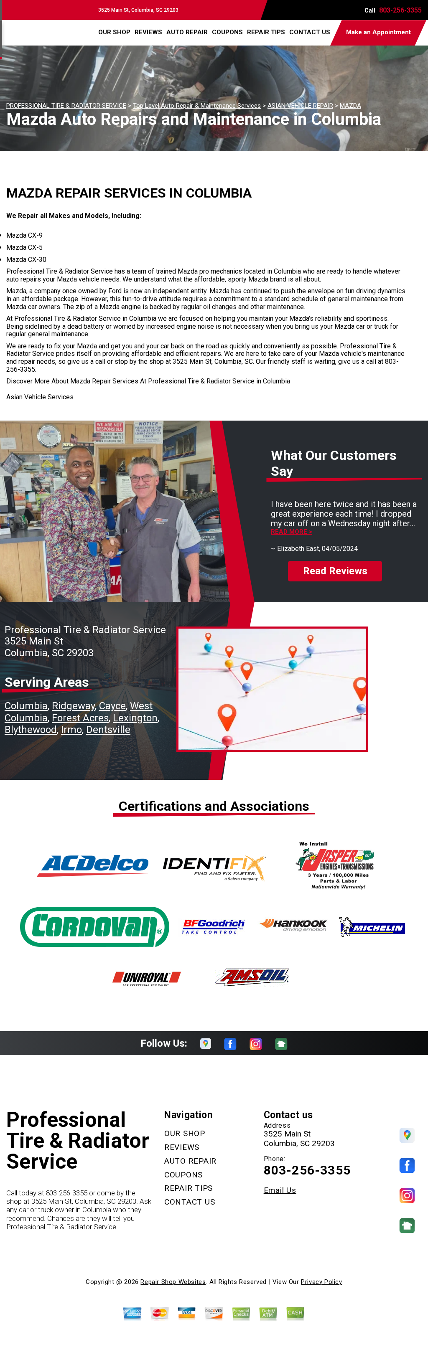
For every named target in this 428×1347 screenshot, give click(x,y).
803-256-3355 (400, 10)
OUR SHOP (114, 32)
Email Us (280, 1190)
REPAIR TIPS (266, 32)
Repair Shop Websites (173, 1282)
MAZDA (350, 105)
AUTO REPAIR (187, 32)
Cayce (112, 706)
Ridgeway (73, 706)
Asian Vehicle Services (40, 397)
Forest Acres (80, 718)
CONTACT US (309, 32)
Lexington (135, 718)
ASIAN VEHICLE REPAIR (300, 105)
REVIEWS (148, 32)
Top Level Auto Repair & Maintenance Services (197, 105)
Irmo (71, 730)
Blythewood (31, 730)
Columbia (26, 706)
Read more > (291, 531)
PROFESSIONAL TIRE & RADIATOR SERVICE (66, 105)
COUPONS (227, 32)
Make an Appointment (378, 32)
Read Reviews (335, 571)
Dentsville (108, 730)
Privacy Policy (321, 1282)
